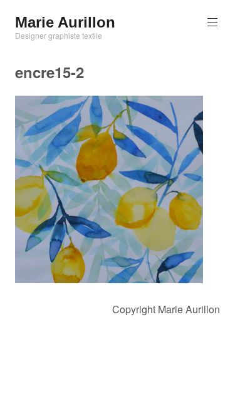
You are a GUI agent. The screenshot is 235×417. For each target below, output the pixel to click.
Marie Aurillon (65, 22)
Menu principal (212, 22)
